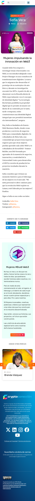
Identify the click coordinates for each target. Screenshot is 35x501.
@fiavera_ (13, 204)
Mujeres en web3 (17, 15)
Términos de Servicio (24, 441)
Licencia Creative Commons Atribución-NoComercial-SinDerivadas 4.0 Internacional (14, 486)
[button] (28, 2)
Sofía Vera (14, 201)
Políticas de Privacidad (11, 441)
